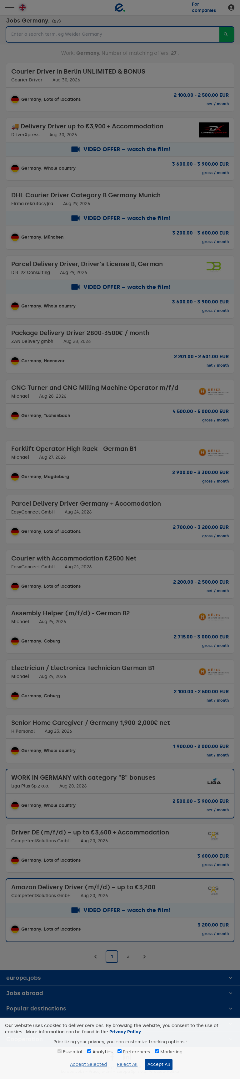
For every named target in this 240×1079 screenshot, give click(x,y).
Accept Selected (88, 1064)
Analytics (102, 1052)
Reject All (127, 1064)
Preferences (136, 1052)
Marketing (171, 1052)
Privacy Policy (125, 1032)
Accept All (159, 1064)
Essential (72, 1052)
